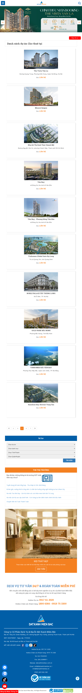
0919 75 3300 (51, 653)
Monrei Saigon (41, 108)
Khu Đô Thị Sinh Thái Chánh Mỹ (41, 145)
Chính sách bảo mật (41, 672)
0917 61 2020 (45, 649)
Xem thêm (41, 569)
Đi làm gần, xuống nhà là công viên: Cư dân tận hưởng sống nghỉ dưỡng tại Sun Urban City (36, 489)
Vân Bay (41, 182)
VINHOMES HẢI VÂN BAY (41, 367)
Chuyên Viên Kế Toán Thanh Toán (18, 502)
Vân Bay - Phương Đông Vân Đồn (41, 219)
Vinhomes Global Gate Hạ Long (41, 256)
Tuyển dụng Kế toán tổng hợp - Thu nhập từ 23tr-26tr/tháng (26, 485)
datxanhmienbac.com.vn (44, 663)
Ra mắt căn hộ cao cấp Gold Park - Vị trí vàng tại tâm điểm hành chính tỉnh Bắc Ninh (34, 497)
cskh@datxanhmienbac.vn (42, 666)
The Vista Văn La (41, 71)
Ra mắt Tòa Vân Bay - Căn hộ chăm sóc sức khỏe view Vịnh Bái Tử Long (30, 493)
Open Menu (3, 3)
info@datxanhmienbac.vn (41, 669)
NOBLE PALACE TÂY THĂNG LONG (41, 293)
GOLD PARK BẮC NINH (41, 330)
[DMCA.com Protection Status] (68, 690)
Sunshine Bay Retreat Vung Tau (41, 405)
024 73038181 (42, 656)
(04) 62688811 (43, 659)
